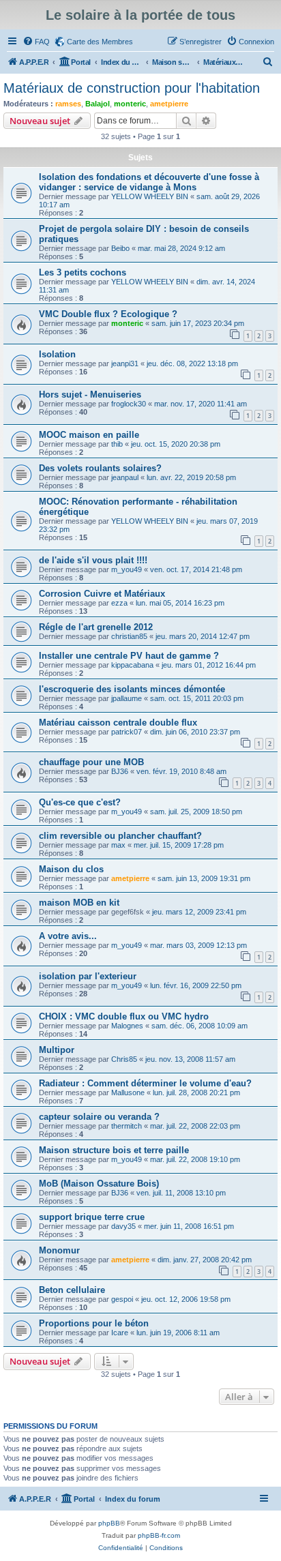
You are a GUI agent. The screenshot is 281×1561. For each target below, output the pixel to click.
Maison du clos (71, 869)
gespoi (122, 1299)
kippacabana (132, 665)
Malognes (127, 1026)
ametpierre (169, 104)
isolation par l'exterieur (87, 976)
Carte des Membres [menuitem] (100, 42)
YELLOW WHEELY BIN (149, 196)
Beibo (120, 248)
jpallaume (126, 698)
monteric (130, 104)
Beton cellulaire (72, 1290)
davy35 (123, 1226)
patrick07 (126, 732)
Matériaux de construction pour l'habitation (131, 87)
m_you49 (126, 569)
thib (117, 444)
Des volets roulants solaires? (100, 468)
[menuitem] (36, 41)
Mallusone (128, 1092)
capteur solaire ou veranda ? (99, 1117)
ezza (119, 603)
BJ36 (119, 771)
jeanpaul (124, 477)
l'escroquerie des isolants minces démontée (132, 689)
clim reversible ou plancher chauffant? (120, 836)
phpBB (109, 1523)
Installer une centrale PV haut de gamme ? (129, 656)
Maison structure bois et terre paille (114, 1150)
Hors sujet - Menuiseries (90, 394)
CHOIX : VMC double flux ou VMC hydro (124, 1016)
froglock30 (128, 404)
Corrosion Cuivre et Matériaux (102, 594)
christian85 (129, 636)
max (118, 845)
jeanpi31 (124, 363)
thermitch (126, 1126)
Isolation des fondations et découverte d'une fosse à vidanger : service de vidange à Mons (149, 182)
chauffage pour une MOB (91, 762)
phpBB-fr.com (159, 1535)
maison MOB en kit (79, 902)
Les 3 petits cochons (82, 272)
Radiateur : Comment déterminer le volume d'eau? (145, 1083)
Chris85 (124, 1059)
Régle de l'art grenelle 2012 (96, 627)
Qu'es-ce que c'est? (80, 802)
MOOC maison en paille (89, 435)
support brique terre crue (92, 1217)
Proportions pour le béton (94, 1323)
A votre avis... (68, 936)
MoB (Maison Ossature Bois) (99, 1183)
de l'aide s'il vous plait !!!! (93, 560)
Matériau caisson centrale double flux (118, 722)
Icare (119, 1332)
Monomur (59, 1250)
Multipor (56, 1050)
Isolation (57, 354)
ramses (68, 104)
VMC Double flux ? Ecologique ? (108, 314)
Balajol (97, 104)
